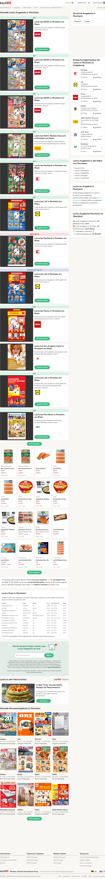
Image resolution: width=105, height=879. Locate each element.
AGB (89, 876)
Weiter (49, 655)
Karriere (2, 863)
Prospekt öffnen (42, 49)
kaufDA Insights (85, 860)
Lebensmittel (27, 7)
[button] (34, 34)
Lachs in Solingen (81, 175)
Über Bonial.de (4, 857)
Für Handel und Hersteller (8, 860)
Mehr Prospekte (34, 444)
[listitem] (8, 462)
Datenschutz (76, 876)
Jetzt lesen (43, 701)
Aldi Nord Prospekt (59, 857)
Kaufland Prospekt (32, 860)
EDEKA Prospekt (32, 857)
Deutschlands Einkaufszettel (89, 857)
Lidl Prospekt (57, 863)
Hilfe (59, 876)
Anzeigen (100, 7)
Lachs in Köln (79, 168)
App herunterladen (86, 863)
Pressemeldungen (86, 866)
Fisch (35, 7)
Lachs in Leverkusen (82, 178)
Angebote (17, 7)
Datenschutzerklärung (54, 667)
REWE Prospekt (32, 863)
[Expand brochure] (16, 36)
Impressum (66, 876)
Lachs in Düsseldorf (82, 171)
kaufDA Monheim (5, 7)
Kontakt (84, 876)
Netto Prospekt (58, 860)
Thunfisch (77, 21)
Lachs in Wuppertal (82, 173)
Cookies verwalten (99, 876)
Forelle (87, 21)
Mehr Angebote (34, 572)
